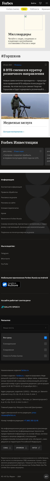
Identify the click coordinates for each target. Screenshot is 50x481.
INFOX (34, 448)
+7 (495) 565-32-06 (31, 420)
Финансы (17, 65)
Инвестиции (18, 151)
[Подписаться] (45, 328)
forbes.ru (25, 370)
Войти (33, 3)
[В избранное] (46, 65)
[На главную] (7, 3)
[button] (47, 3)
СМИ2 (5, 448)
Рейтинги (34, 9)
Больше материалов (12, 131)
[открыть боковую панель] (40, 3)
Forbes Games (16, 9)
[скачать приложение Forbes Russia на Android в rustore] (10, 284)
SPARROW (20, 448)
